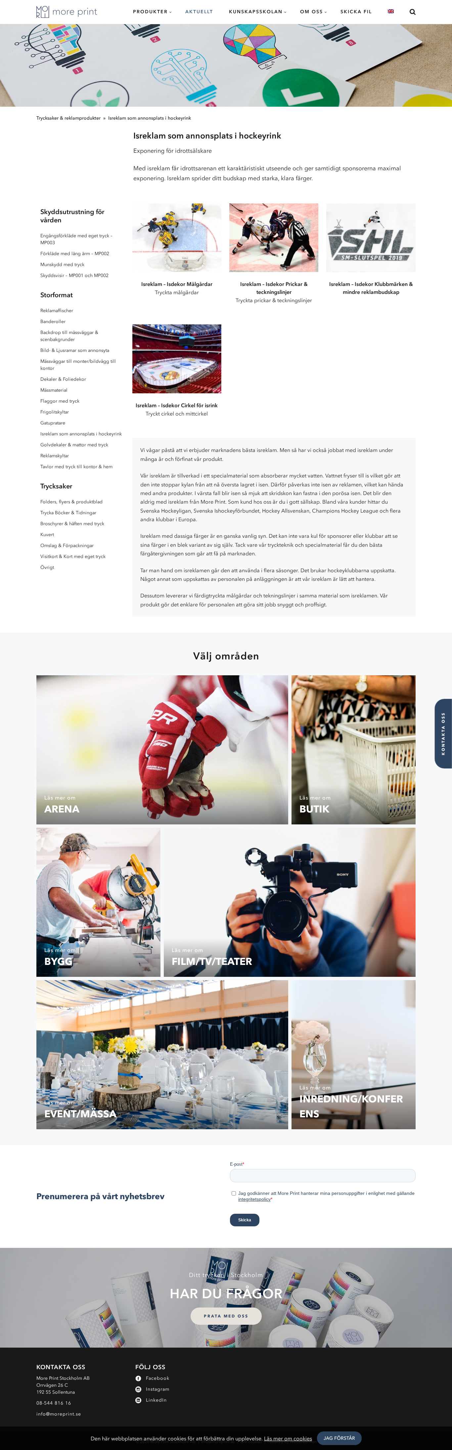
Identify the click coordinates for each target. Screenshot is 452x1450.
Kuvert (47, 534)
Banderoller (53, 321)
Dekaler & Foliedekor (63, 379)
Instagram (157, 1389)
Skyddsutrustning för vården (72, 216)
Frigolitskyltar (54, 412)
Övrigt (47, 567)
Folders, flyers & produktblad (71, 502)
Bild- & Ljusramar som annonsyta (74, 350)
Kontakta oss (443, 733)
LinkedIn (156, 1400)
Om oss (311, 12)
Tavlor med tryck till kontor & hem (76, 467)
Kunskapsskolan (256, 12)
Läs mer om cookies (288, 1438)
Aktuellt (199, 12)
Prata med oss (226, 1315)
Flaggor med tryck (59, 401)
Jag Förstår (339, 1438)
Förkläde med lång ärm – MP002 (74, 253)
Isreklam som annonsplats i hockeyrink (149, 118)
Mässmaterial (54, 390)
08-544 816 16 (53, 1403)
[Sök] (409, 12)
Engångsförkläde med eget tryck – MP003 (76, 239)
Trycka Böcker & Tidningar (68, 513)
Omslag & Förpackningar (67, 545)
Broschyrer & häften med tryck (72, 524)
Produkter (150, 12)
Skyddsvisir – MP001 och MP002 (74, 275)
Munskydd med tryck (62, 264)
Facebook (157, 1378)
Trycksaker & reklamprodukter (68, 118)
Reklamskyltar (54, 456)
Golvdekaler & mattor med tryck (74, 445)
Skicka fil (356, 12)
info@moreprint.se (58, 1414)
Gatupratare (52, 423)
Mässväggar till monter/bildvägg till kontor (78, 365)
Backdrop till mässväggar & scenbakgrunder (69, 336)
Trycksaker (56, 486)
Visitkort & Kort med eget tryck (73, 556)
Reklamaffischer (56, 310)
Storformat (56, 295)
